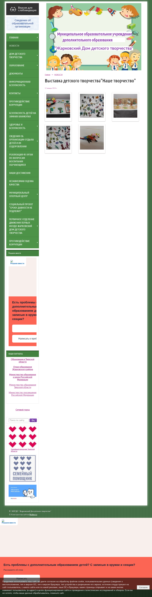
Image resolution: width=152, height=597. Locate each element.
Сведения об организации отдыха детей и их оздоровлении (21, 141)
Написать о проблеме (30, 338)
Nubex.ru (33, 515)
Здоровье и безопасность (17, 126)
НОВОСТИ (14, 45)
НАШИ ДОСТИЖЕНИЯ (19, 172)
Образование (16, 65)
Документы (16, 73)
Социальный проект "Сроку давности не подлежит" (21, 208)
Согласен (143, 587)
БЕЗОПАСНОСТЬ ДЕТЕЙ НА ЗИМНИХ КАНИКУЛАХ (22, 114)
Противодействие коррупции (19, 242)
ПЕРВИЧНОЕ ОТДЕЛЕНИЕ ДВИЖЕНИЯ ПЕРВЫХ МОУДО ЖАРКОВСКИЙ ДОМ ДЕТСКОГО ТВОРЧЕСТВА (21, 225)
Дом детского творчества (17, 55)
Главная (13, 37)
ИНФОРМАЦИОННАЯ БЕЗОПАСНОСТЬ (19, 83)
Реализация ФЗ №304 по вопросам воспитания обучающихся (21, 159)
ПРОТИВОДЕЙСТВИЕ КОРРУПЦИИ (19, 103)
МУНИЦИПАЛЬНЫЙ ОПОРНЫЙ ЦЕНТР (19, 194)
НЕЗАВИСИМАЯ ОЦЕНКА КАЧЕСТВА (21, 182)
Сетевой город (23, 410)
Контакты (15, 93)
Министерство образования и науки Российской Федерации (22, 377)
